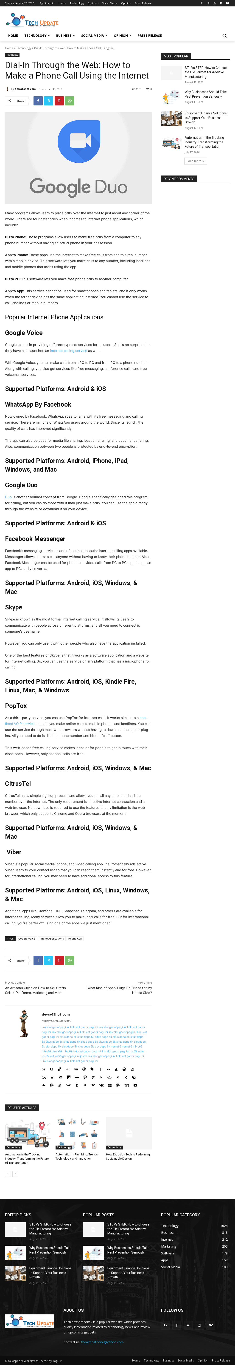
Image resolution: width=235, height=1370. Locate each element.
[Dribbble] (84, 1068)
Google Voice (26, 938)
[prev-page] (8, 1174)
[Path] (85, 1076)
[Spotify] (51, 1084)
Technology (23, 48)
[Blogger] (51, 1068)
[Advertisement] (112, 20)
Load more (194, 161)
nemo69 (116, 1046)
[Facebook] (201, 3)
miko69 (137, 1046)
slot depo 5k (53, 1046)
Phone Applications (52, 938)
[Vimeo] (221, 3)
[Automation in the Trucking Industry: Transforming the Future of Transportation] (28, 1133)
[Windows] (110, 1084)
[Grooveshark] (124, 1068)
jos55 (83, 1056)
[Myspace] (77, 1076)
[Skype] (134, 1076)
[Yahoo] (126, 1084)
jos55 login (137, 1051)
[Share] (126, 1076)
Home (9, 48)
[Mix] (68, 1076)
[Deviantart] (67, 1068)
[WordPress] (118, 1084)
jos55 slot (48, 1056)
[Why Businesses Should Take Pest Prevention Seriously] (171, 97)
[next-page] (15, 1174)
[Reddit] (109, 1076)
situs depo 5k (68, 1037)
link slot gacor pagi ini (56, 1027)
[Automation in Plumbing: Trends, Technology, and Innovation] (78, 1133)
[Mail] (60, 1076)
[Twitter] (214, 3)
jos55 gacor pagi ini (67, 1056)
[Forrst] (116, 1068)
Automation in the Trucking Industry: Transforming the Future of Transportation (27, 1158)
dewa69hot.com (25, 89)
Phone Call (75, 938)
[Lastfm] (44, 1076)
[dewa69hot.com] (8, 89)
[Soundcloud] (43, 1084)
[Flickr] (108, 1068)
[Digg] (76, 1068)
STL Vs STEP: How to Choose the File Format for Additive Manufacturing (206, 72)
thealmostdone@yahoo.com (102, 1342)
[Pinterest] (59, 100)
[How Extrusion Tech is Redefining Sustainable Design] (129, 1133)
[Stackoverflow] (60, 1084)
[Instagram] (208, 3)
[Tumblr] (77, 1084)
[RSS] (118, 1076)
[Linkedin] (52, 1076)
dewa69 (57, 1051)
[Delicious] (59, 1068)
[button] (224, 35)
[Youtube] (227, 3)
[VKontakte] (101, 1084)
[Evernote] (92, 1068)
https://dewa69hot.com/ (56, 1020)
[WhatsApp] (69, 100)
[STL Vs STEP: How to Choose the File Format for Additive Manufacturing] (171, 73)
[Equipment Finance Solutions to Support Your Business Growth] (171, 118)
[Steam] (68, 1084)
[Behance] (43, 1068)
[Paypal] (93, 1076)
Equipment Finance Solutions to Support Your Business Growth (206, 117)
